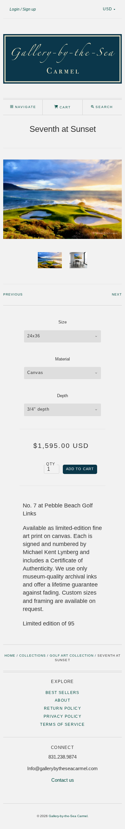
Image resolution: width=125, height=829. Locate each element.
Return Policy (62, 708)
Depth (62, 395)
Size (62, 322)
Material (62, 359)
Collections (32, 655)
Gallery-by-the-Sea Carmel (68, 816)
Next (117, 294)
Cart (64, 107)
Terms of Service (62, 724)
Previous (13, 294)
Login (15, 9)
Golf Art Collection (72, 655)
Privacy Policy (63, 716)
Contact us (62, 780)
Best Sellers (62, 692)
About (62, 700)
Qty (50, 464)
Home (9, 655)
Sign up (29, 9)
